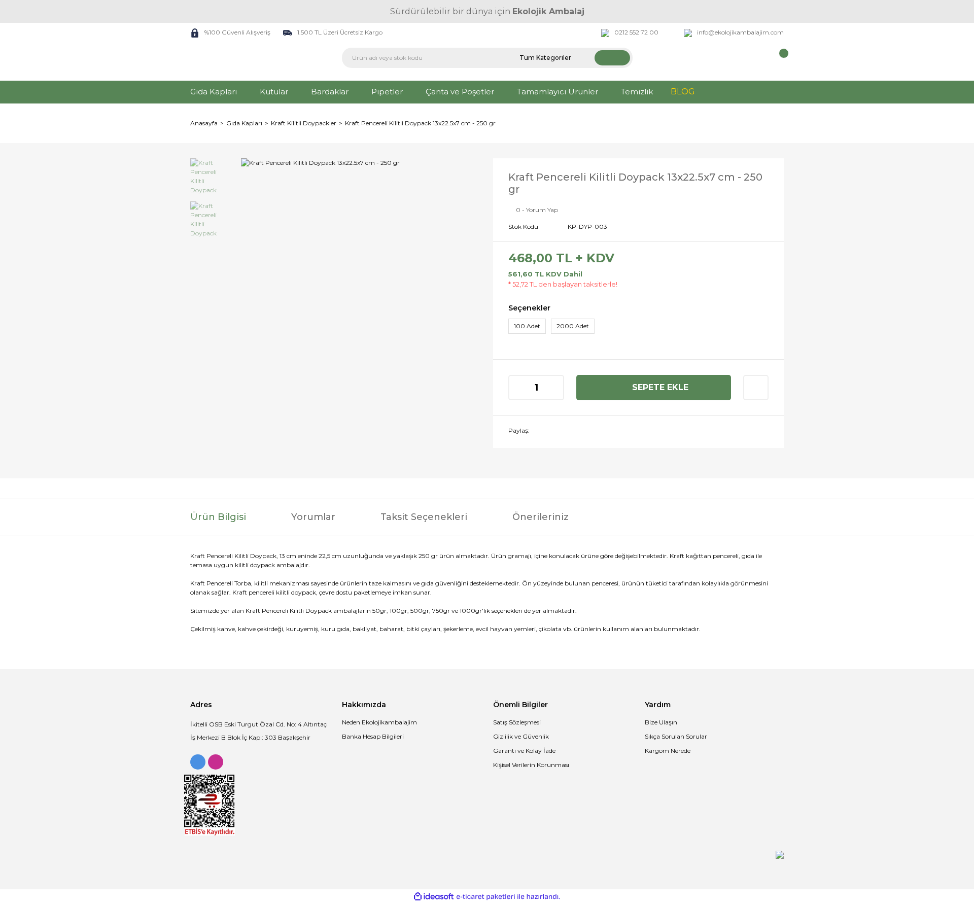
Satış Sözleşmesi (517, 722)
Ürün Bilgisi (218, 517)
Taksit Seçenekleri (423, 517)
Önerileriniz (540, 517)
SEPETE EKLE (660, 387)
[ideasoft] (433, 896)
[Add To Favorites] (756, 387)
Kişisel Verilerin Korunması (531, 765)
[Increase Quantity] (555, 387)
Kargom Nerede (667, 750)
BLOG (683, 91)
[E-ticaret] (485, 896)
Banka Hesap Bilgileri (373, 736)
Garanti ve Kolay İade (524, 750)
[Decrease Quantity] (517, 387)
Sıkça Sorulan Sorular (676, 736)
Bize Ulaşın (661, 722)
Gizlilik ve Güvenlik (521, 736)
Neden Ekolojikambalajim (379, 722)
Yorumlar (313, 517)
